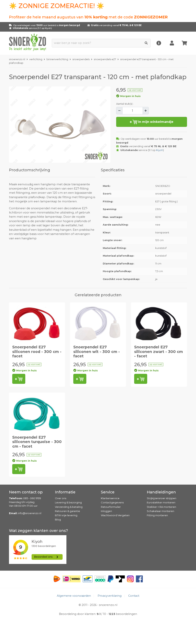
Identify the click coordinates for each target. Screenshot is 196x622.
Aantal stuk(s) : (125, 103)
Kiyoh (48, 28)
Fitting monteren (157, 515)
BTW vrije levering (66, 515)
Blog (58, 519)
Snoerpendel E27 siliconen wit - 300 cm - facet (96, 351)
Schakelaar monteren (160, 511)
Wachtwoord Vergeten (115, 515)
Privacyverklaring (110, 595)
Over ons (60, 498)
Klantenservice (110, 498)
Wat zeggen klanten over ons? (38, 530)
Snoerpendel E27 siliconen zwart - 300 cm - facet (158, 351)
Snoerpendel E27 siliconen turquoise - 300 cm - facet (37, 442)
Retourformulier (111, 506)
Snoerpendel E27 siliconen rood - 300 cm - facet (36, 351)
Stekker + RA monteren (161, 506)
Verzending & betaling (68, 506)
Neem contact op (26, 492)
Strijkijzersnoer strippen (161, 498)
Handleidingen (161, 492)
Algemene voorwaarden (74, 595)
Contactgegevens (112, 502)
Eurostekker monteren (161, 502)
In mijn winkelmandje (155, 122)
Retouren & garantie (67, 511)
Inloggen (106, 511)
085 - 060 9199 (32, 498)
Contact (133, 595)
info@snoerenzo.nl (29, 513)
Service (107, 492)
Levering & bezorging (68, 502)
